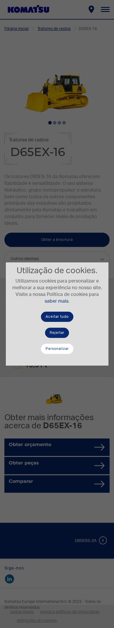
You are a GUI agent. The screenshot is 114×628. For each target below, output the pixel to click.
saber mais (56, 301)
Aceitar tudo (57, 316)
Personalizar (57, 348)
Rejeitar (57, 332)
